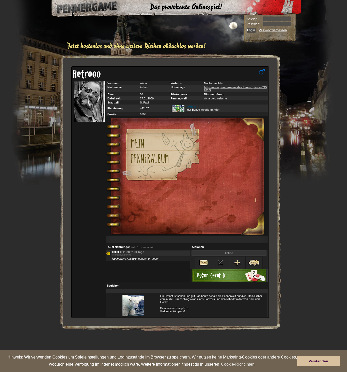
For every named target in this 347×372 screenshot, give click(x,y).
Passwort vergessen (273, 30)
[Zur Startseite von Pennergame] (82, 7)
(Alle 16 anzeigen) (142, 247)
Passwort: (253, 24)
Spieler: (252, 19)
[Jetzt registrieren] (137, 49)
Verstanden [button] (318, 361)
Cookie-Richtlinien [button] (238, 364)
